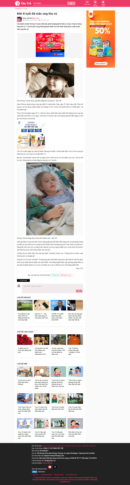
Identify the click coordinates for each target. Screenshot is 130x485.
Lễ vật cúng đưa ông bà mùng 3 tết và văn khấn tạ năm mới (58, 351)
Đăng (79, 291)
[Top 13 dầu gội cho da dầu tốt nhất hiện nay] (41, 423)
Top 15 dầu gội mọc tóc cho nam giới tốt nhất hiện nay (58, 435)
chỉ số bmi (92, 446)
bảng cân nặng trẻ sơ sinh (59, 446)
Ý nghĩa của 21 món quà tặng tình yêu (24, 350)
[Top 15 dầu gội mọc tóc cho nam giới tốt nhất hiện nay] (58, 423)
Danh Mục (87, 4)
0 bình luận (23, 280)
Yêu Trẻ (26, 3)
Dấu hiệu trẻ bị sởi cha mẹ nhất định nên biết (75, 434)
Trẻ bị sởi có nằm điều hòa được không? (24, 382)
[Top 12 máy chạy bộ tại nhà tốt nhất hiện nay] (75, 398)
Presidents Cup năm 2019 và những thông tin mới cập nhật (24, 317)
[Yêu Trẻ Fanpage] (55, 469)
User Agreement (46, 475)
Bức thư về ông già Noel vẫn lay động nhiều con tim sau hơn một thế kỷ (75, 317)
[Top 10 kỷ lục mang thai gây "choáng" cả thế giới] (75, 339)
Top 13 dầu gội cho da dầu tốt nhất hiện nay (40, 434)
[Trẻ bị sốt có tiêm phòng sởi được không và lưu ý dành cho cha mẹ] (58, 371)
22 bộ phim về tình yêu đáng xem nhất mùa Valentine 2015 (41, 351)
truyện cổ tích (46, 446)
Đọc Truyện (95, 5)
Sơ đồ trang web (71, 475)
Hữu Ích (56, 275)
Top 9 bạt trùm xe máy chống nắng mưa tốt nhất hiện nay (24, 410)
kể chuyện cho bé (74, 446)
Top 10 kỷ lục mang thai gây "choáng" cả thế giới (74, 351)
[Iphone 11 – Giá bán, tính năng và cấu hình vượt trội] (41, 305)
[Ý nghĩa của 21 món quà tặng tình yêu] (25, 339)
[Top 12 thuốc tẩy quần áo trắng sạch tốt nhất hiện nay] (25, 423)
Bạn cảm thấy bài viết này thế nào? (39, 275)
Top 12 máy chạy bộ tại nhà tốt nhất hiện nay (75, 409)
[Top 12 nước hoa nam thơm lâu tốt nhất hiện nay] (41, 398)
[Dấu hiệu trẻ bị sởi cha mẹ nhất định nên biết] (75, 423)
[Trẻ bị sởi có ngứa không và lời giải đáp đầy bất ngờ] (75, 371)
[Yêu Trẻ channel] (49, 469)
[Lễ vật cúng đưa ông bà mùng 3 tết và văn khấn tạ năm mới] (58, 339)
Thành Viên (103, 5)
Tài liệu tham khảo (44, 20)
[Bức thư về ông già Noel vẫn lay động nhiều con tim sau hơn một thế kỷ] (75, 305)
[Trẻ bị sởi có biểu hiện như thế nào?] (58, 398)
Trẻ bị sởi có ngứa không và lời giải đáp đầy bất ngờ (74, 382)
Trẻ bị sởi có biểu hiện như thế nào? (58, 408)
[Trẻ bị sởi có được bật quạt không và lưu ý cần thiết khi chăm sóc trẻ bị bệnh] (41, 371)
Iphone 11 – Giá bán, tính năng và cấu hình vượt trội (41, 316)
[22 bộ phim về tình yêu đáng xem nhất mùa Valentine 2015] (41, 339)
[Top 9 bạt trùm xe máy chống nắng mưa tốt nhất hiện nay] (25, 398)
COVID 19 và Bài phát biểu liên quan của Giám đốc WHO (57, 317)
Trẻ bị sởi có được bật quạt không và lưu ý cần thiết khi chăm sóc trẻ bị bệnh (41, 384)
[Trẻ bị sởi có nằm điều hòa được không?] (25, 371)
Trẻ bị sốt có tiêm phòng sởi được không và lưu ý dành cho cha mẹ (58, 383)
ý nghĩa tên (84, 446)
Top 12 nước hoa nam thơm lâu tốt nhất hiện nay (41, 409)
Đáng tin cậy (67, 275)
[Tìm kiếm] (71, 3)
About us (36, 475)
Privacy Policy (58, 475)
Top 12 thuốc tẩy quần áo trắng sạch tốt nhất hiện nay (24, 435)
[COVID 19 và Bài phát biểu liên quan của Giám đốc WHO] (58, 305)
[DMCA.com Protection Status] (39, 473)
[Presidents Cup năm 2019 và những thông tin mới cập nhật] (25, 305)
